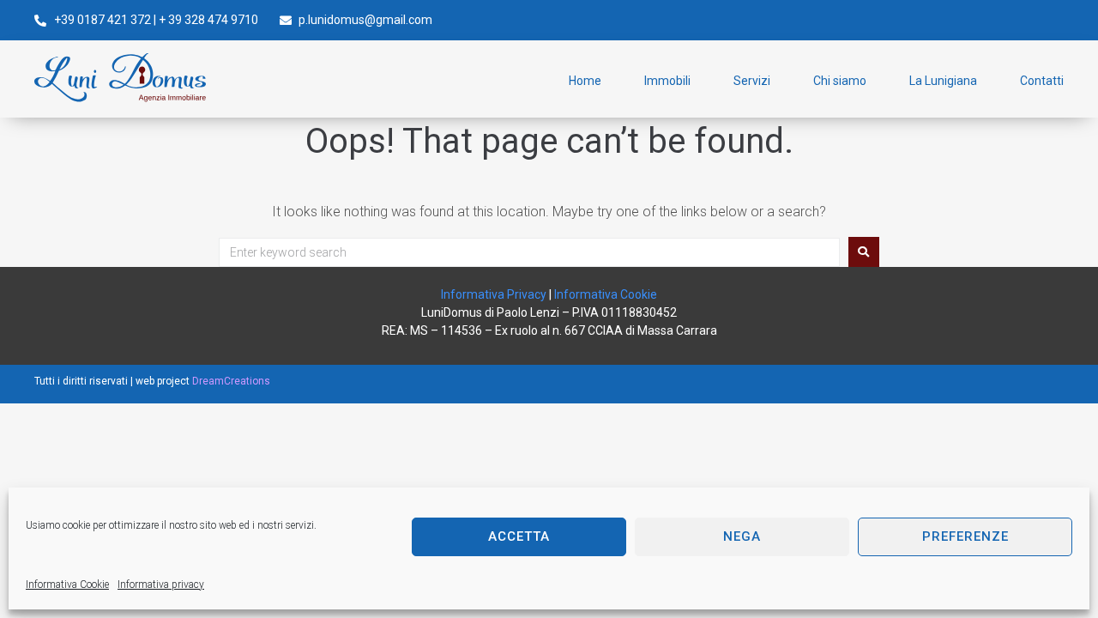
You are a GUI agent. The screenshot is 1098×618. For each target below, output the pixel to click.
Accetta (519, 536)
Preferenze (965, 536)
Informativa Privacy (493, 294)
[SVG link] (120, 77)
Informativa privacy (161, 585)
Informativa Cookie (67, 585)
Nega (742, 536)
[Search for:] (529, 252)
